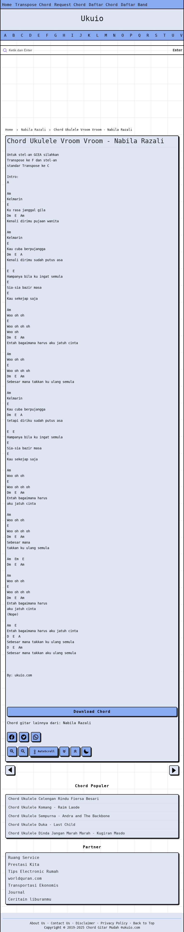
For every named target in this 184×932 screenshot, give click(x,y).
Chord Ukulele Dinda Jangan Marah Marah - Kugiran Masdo (66, 833)
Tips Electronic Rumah (33, 871)
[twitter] (24, 737)
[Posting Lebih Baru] (10, 770)
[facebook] (12, 737)
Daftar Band (134, 4)
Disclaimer (85, 923)
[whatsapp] (35, 737)
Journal (16, 892)
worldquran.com (25, 878)
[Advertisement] (92, 92)
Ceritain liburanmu (29, 899)
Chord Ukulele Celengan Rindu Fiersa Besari (53, 799)
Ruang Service (23, 857)
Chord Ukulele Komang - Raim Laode (44, 807)
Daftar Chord (103, 4)
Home (7, 4)
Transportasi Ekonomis (33, 885)
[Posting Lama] (174, 770)
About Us (37, 923)
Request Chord (70, 4)
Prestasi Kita (23, 864)
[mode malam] (86, 751)
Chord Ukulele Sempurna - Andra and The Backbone (59, 816)
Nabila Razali (77, 723)
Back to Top (143, 923)
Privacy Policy (114, 923)
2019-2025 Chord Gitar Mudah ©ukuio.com (103, 927)
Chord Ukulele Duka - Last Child (41, 824)
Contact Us (60, 923)
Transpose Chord (33, 4)
